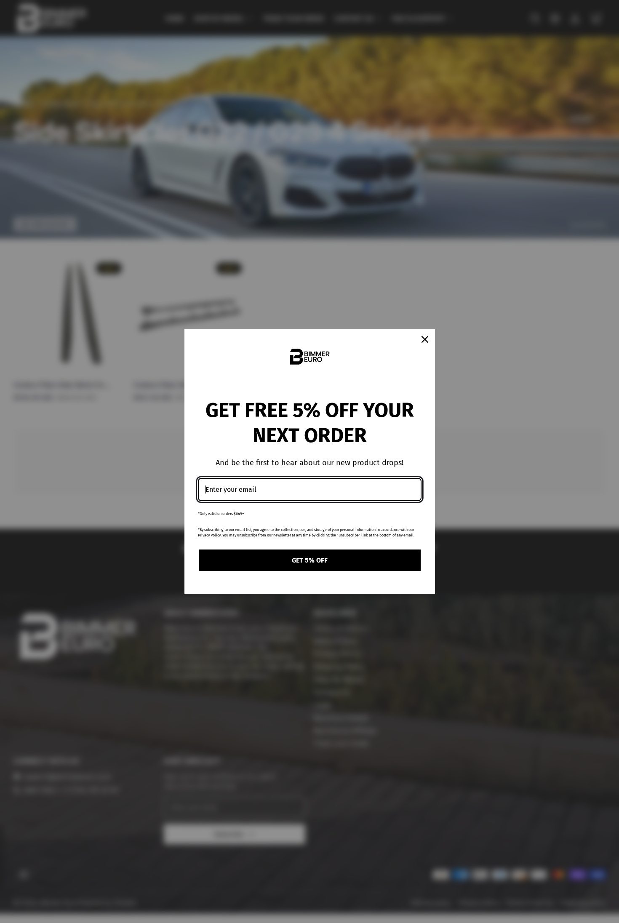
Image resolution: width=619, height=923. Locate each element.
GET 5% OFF (310, 560)
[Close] (425, 339)
